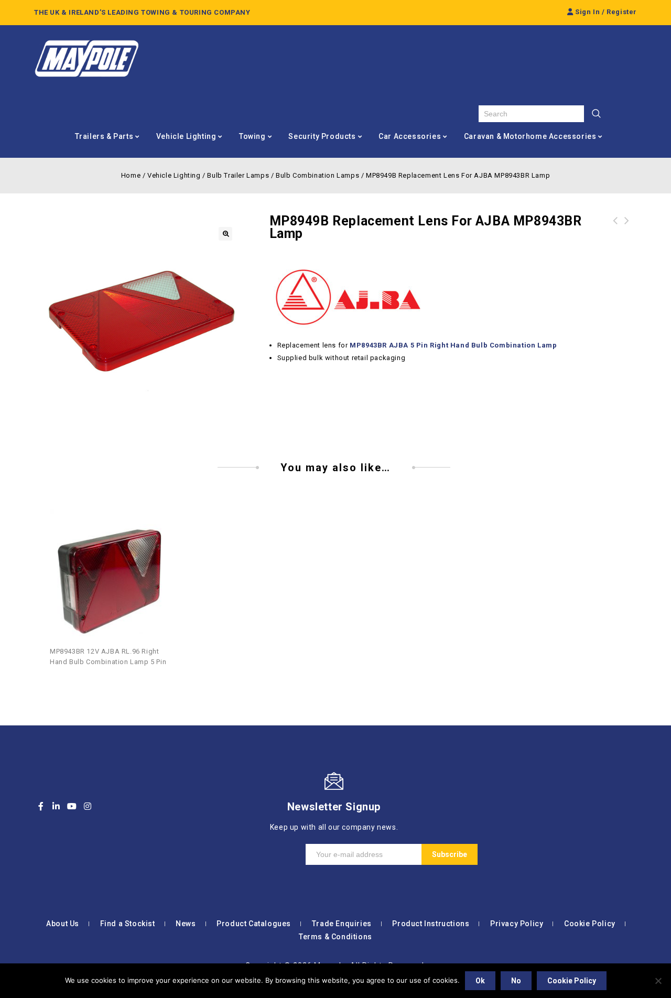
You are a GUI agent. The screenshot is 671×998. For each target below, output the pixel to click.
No (516, 981)
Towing (252, 136)
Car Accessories (409, 136)
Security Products (321, 136)
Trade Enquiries (342, 923)
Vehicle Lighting (186, 136)
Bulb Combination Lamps (317, 175)
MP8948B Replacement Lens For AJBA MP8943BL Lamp (627, 233)
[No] (658, 980)
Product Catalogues (254, 923)
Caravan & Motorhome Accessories (530, 136)
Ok (480, 981)
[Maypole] (86, 58)
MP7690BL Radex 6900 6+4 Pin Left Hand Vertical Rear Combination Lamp (615, 233)
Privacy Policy (516, 923)
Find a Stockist (127, 923)
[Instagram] (87, 806)
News (186, 923)
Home (130, 175)
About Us (62, 923)
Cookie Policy (589, 923)
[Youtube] (72, 806)
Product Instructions (430, 923)
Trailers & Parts (104, 136)
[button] (225, 234)
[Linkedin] (56, 806)
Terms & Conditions (335, 936)
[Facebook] (41, 806)
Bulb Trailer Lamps (238, 175)
